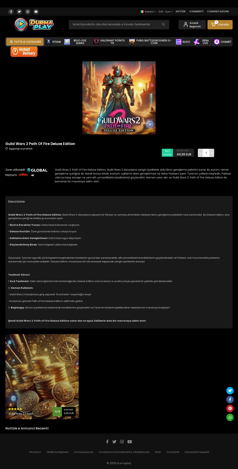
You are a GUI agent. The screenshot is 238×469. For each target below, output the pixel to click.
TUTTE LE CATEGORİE (27, 42)
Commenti (172, 452)
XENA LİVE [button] (205, 42)
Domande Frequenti (197, 452)
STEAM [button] (56, 42)
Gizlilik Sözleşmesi (57, 452)
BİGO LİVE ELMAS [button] (80, 42)
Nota (158, 452)
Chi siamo (35, 452)
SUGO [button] (186, 42)
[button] (220, 24)
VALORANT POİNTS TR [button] (112, 42)
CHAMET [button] (226, 42)
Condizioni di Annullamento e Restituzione (124, 452)
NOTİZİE (181, 11)
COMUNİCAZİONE (218, 11)
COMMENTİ (196, 11)
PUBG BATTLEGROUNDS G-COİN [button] (153, 42)
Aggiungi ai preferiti (20, 148)
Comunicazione (83, 452)
